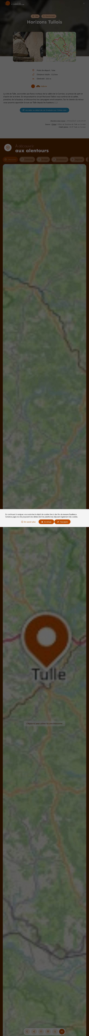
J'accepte (64, 521)
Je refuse (47, 521)
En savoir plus (30, 521)
